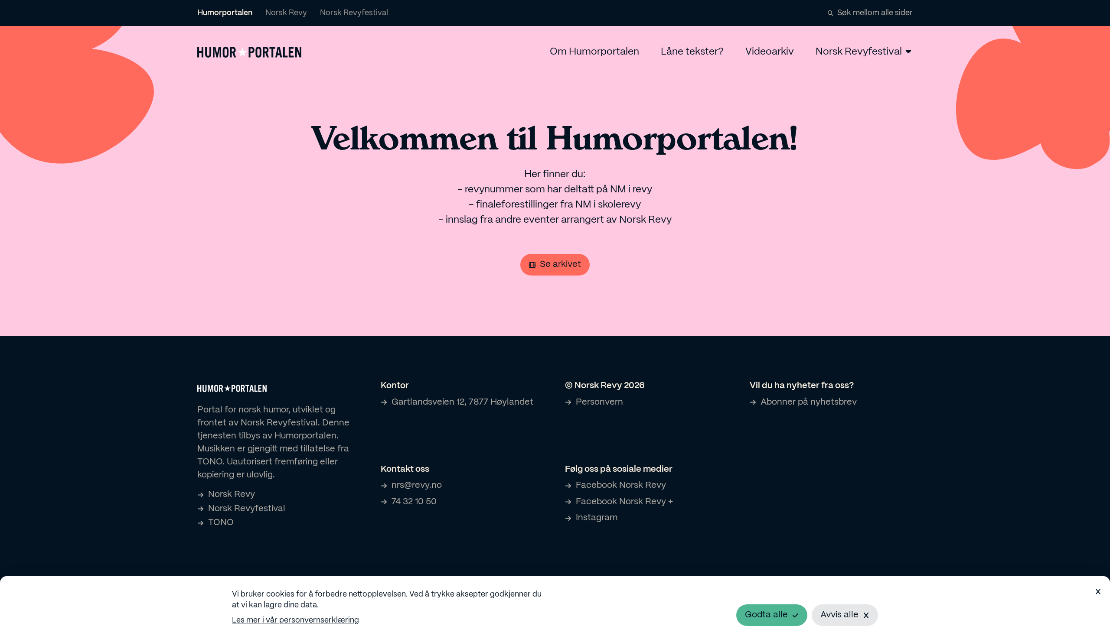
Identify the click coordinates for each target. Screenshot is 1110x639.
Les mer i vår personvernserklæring (295, 620)
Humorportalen (224, 13)
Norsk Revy (286, 13)
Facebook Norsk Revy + (624, 502)
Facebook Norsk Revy (621, 485)
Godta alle (766, 615)
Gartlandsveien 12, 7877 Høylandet (462, 402)
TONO (221, 523)
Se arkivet (560, 264)
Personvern (599, 402)
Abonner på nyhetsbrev (809, 402)
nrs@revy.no (417, 485)
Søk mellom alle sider (875, 13)
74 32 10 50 (414, 502)
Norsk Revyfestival (354, 13)
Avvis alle (839, 615)
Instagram (596, 518)
